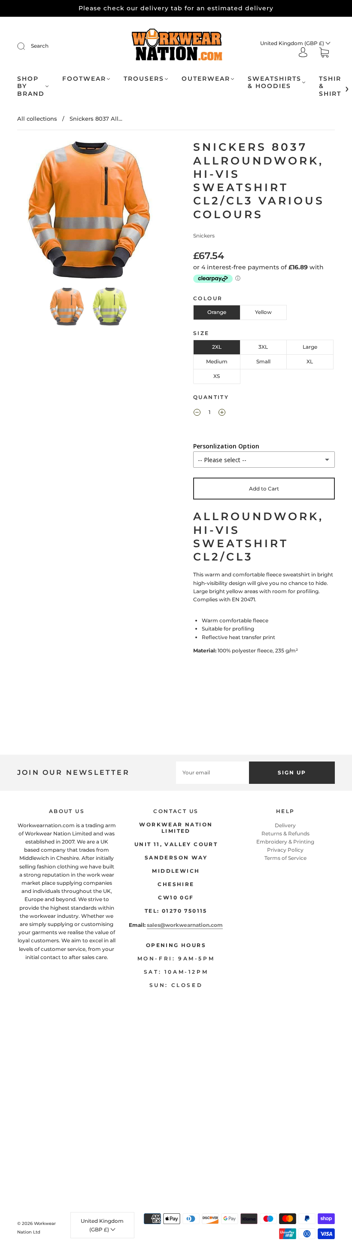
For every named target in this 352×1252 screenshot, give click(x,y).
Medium (217, 361)
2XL (217, 347)
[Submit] (26, 46)
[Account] (303, 53)
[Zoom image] (88, 212)
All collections (37, 118)
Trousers (144, 78)
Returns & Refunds (285, 833)
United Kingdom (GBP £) (292, 43)
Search (40, 46)
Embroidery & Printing (285, 841)
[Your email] (212, 772)
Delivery (285, 825)
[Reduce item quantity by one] (197, 413)
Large (310, 347)
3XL (263, 347)
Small (263, 361)
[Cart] (324, 53)
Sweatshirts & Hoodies (274, 82)
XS (216, 376)
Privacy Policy (285, 850)
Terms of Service (285, 858)
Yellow (263, 312)
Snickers (204, 235)
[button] (32, 212)
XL (309, 361)
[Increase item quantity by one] (221, 413)
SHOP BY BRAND (31, 86)
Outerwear (206, 78)
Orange (216, 312)
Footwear (84, 78)
